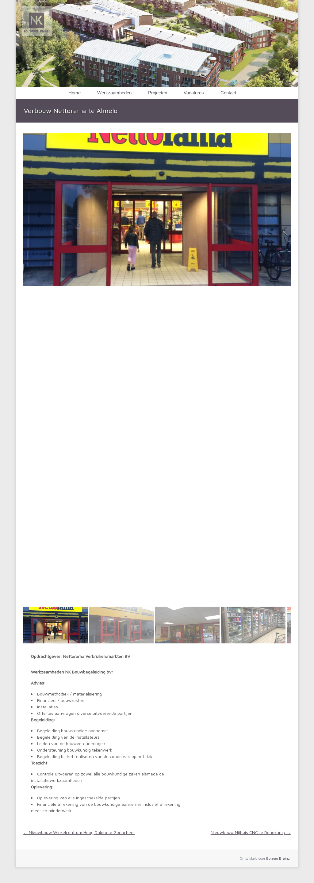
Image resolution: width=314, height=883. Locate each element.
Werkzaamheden (114, 92)
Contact (228, 92)
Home (74, 92)
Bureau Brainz (278, 858)
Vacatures (194, 92)
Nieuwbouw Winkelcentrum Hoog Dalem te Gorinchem (79, 832)
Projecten (157, 92)
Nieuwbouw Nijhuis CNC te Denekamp (251, 832)
